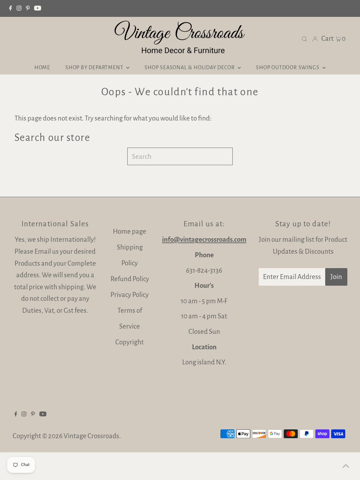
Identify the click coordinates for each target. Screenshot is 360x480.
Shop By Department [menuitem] (94, 67)
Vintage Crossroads (91, 436)
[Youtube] (37, 8)
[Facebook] (10, 8)
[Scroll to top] (346, 466)
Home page (129, 231)
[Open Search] (304, 38)
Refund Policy (129, 279)
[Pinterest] (28, 8)
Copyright (129, 342)
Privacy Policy (129, 294)
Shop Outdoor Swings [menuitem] (288, 67)
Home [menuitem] (42, 67)
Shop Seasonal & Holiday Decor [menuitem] (190, 67)
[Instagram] (19, 8)
